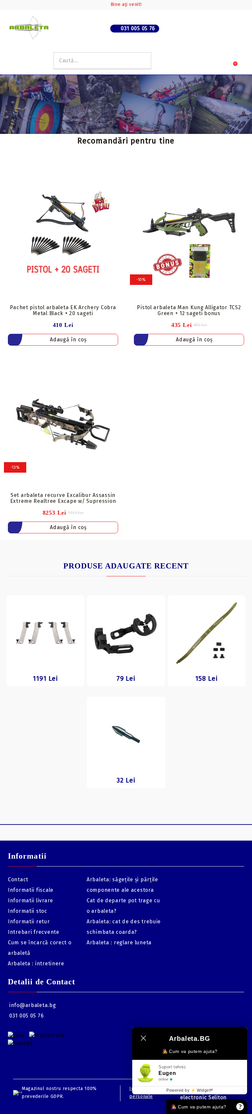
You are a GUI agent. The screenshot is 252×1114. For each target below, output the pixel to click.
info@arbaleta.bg (32, 1005)
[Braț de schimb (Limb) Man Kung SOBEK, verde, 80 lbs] (206, 633)
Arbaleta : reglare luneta (119, 942)
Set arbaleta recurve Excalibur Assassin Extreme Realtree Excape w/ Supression (63, 498)
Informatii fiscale (30, 890)
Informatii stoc (27, 911)
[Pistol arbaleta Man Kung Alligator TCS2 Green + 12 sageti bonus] (189, 236)
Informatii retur (29, 921)
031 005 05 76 (138, 28)
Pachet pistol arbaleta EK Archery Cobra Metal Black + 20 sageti (63, 310)
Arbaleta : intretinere (36, 963)
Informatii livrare (30, 900)
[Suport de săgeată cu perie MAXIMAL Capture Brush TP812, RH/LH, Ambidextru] (125, 633)
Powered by (189, 1090)
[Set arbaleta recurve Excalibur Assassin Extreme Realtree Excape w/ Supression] (63, 424)
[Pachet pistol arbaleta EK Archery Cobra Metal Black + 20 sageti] (63, 236)
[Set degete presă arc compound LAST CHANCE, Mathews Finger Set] (45, 633)
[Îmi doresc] (117, 176)
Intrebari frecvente (33, 932)
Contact (18, 879)
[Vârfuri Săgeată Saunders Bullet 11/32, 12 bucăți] (125, 734)
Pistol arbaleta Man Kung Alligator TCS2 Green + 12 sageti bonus (189, 310)
